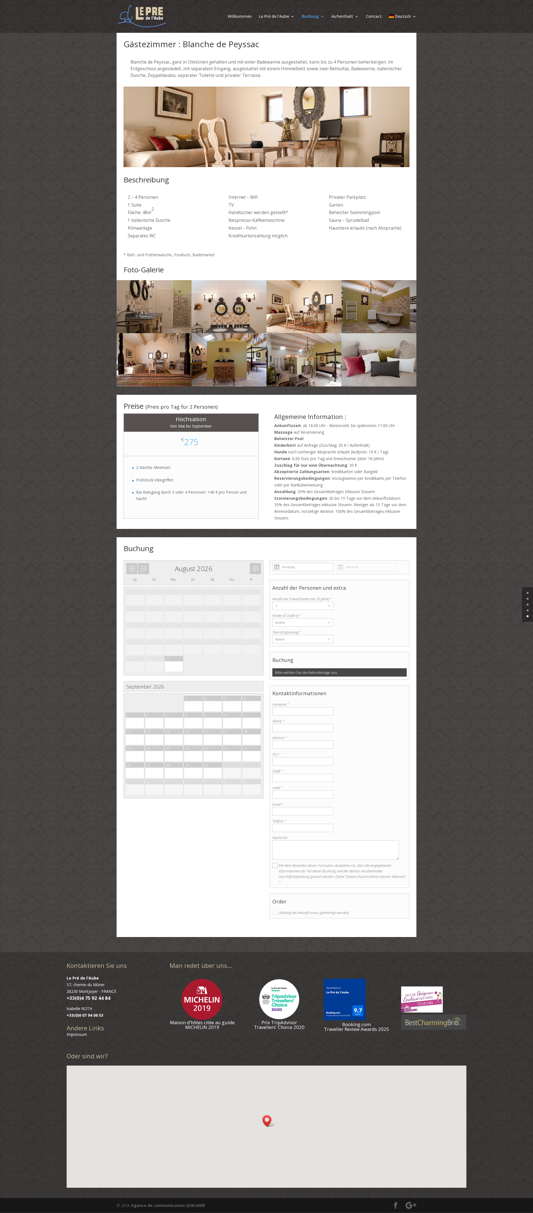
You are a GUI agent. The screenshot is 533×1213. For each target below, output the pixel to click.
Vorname (280, 704)
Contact (374, 16)
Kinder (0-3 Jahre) (286, 615)
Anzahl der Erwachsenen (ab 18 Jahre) (302, 598)
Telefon (279, 820)
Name (278, 721)
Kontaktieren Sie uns (97, 965)
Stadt (277, 771)
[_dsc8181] (303, 331)
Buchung (310, 16)
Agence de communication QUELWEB (168, 1205)
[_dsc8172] (378, 385)
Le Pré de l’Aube (274, 16)
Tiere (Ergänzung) (286, 632)
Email (278, 804)
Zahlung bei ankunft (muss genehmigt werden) (314, 912)
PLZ (276, 754)
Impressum (77, 1034)
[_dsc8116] (303, 385)
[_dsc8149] (378, 331)
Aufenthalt (342, 16)
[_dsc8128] (154, 385)
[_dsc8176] (229, 331)
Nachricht (279, 837)
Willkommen (240, 16)
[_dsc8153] (154, 331)
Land (277, 787)
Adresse (279, 737)
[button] (268, 1121)
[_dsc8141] (229, 385)
